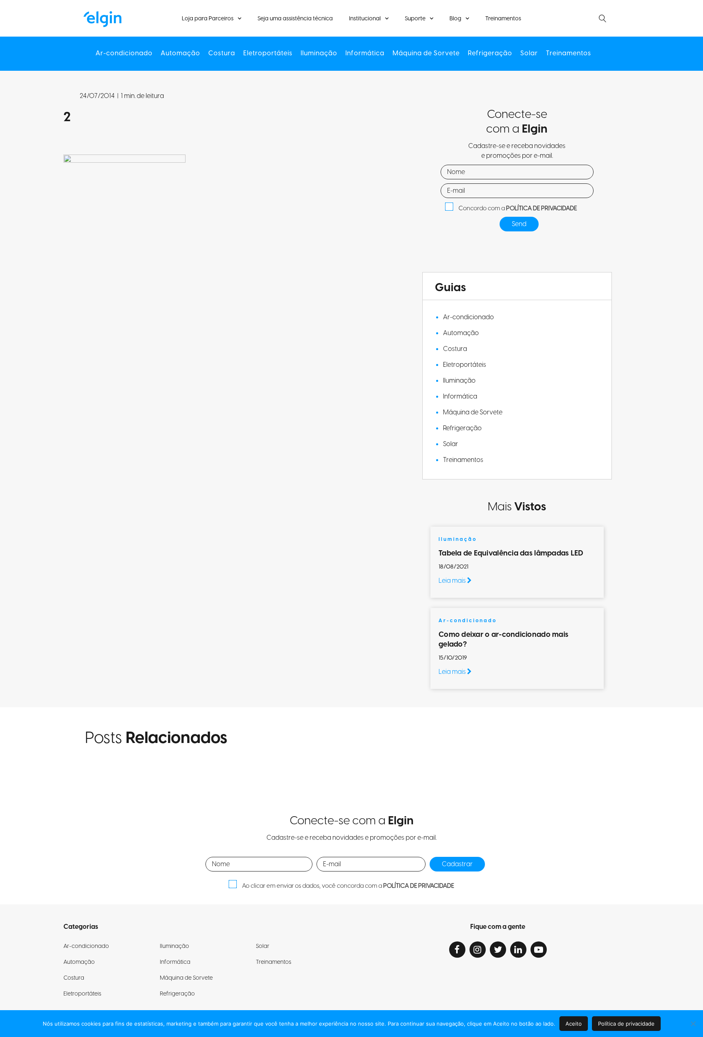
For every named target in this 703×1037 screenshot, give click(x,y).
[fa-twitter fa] (498, 949)
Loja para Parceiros (208, 18)
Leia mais (453, 580)
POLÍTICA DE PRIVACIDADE (541, 208)
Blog (455, 18)
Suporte (415, 18)
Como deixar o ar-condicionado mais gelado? (503, 639)
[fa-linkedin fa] (518, 949)
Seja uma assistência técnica (295, 18)
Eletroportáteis (268, 53)
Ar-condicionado (124, 53)
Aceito (573, 1023)
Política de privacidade (626, 1023)
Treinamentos (503, 18)
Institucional (365, 18)
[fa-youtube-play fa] (539, 949)
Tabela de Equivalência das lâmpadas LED (511, 553)
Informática (364, 53)
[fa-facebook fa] (457, 949)
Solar (529, 53)
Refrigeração (490, 53)
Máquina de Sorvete (426, 53)
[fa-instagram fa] (477, 949)
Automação (180, 53)
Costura (221, 53)
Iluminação (319, 53)
